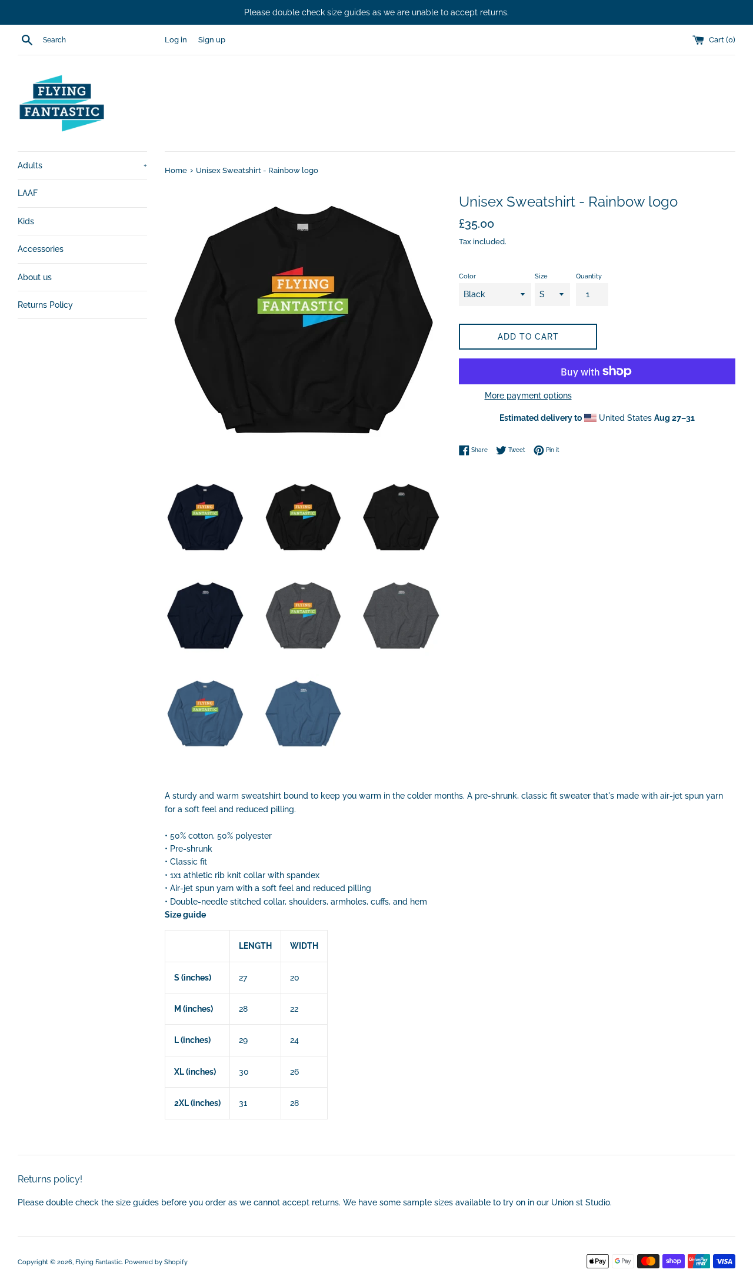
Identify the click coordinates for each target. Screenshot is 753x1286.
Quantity (589, 276)
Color (467, 276)
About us (35, 277)
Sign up (211, 39)
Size (541, 276)
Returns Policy (45, 305)
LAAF (28, 193)
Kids (26, 221)
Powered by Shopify (156, 1262)
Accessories (41, 249)
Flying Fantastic (98, 1262)
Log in (176, 39)
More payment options (528, 395)
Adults (82, 165)
